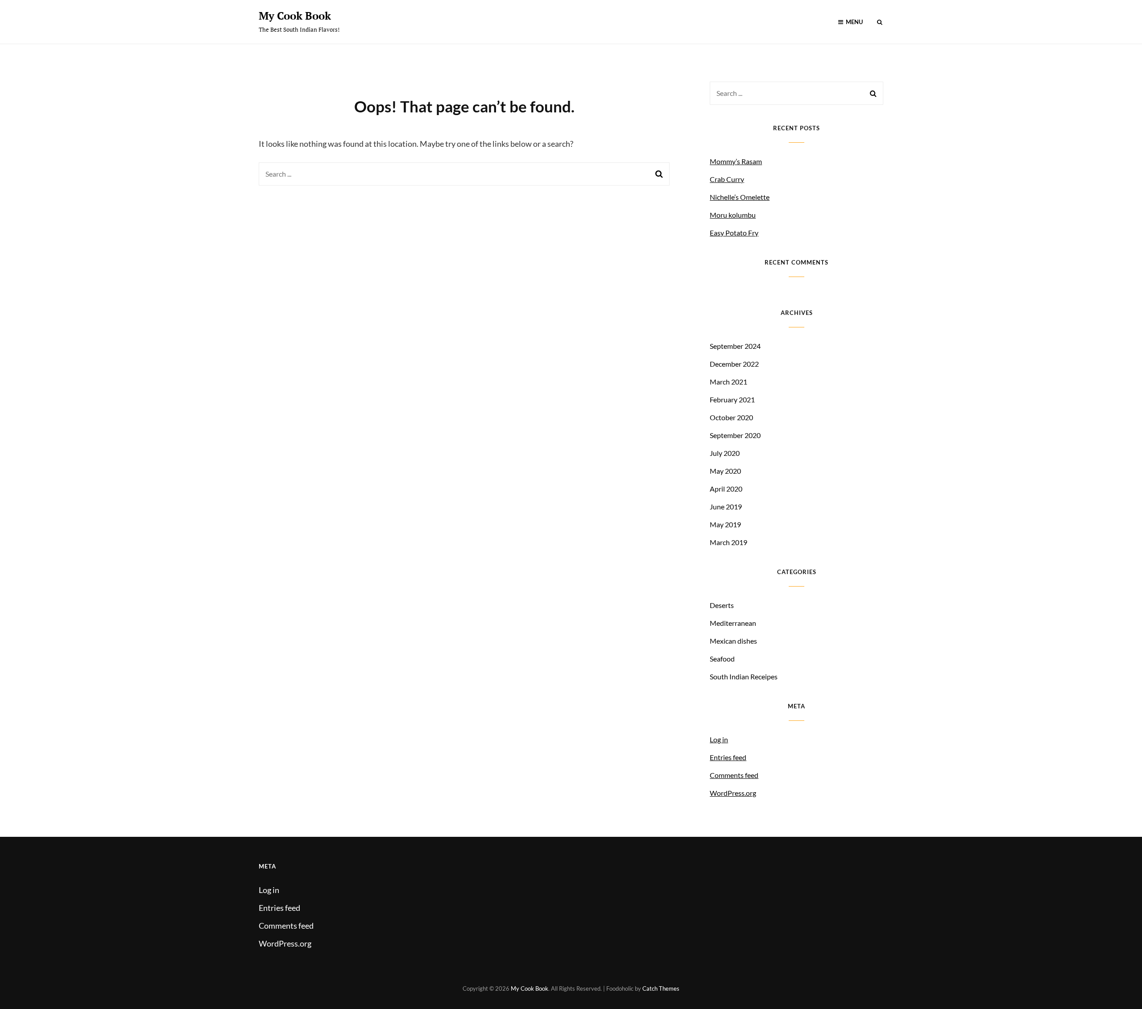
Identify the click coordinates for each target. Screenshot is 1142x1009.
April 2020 (726, 488)
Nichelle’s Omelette (740, 197)
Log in (719, 739)
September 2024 (735, 346)
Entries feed (728, 757)
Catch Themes (660, 988)
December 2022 (734, 364)
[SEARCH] (879, 22)
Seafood (722, 658)
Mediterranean (733, 623)
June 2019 (726, 506)
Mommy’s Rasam (736, 161)
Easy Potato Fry (734, 232)
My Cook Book (295, 15)
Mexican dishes (733, 641)
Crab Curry (727, 179)
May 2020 (725, 471)
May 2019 (725, 524)
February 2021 (732, 399)
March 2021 (728, 381)
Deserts (722, 605)
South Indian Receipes (744, 676)
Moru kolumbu (733, 215)
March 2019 (728, 542)
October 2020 (731, 417)
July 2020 (725, 453)
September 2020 (735, 435)
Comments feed (734, 775)
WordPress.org (733, 793)
